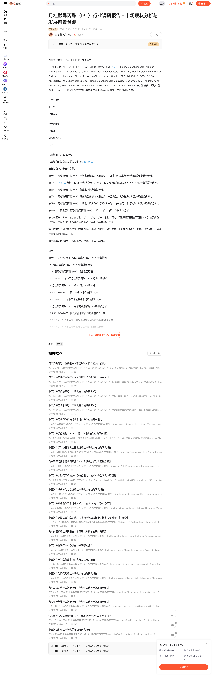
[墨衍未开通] (100, 29)
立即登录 (184, 667)
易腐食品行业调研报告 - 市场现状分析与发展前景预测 (84, 646)
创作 (203, 3)
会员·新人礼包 (176, 3)
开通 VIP (153, 44)
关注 (158, 34)
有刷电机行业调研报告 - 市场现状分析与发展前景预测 (84, 651)
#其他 (59, 344)
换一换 (156, 353)
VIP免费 (53, 29)
